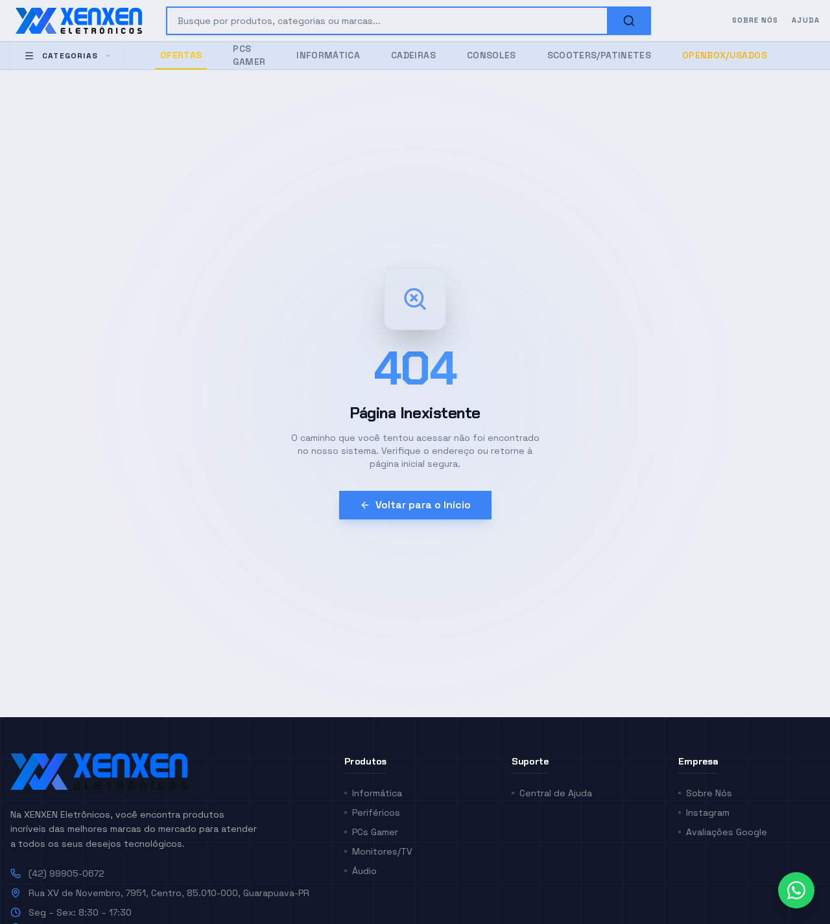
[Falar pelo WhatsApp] (796, 890)
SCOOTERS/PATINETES (599, 55)
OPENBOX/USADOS (724, 55)
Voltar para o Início (423, 505)
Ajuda (806, 20)
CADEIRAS (413, 55)
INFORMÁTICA (328, 55)
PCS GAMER (249, 55)
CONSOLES (491, 55)
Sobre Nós (755, 20)
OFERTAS (181, 55)
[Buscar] (629, 20)
